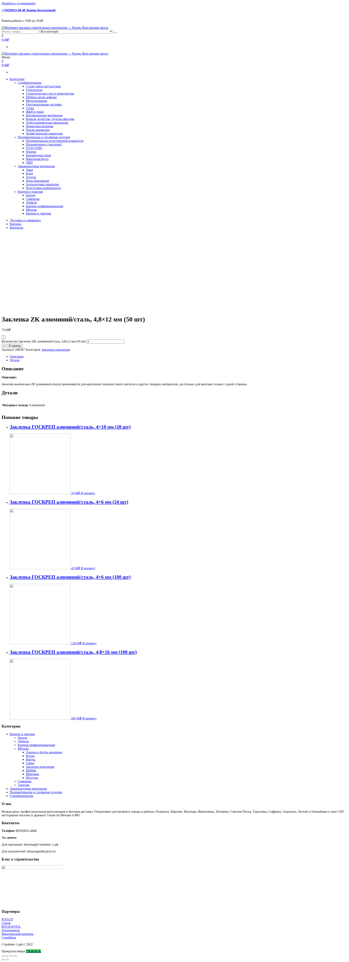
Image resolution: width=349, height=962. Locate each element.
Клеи (29, 173)
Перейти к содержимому (19, 3)
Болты (30, 756)
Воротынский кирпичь (17, 934)
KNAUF (7, 919)
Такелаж (23, 785)
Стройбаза (9, 937)
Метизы (31, 209)
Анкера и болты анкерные (44, 752)
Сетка (30, 108)
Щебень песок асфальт (41, 97)
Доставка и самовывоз (25, 220)
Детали (15, 360)
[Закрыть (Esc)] (3, 956)
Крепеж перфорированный (44, 206)
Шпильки (32, 774)
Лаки (29, 170)
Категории (17, 79)
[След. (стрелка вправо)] (7, 959)
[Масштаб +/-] (15, 956)
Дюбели (31, 202)
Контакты (16, 227)
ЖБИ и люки (35, 111)
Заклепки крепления (56, 349)
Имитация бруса (37, 159)
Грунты (31, 177)
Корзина (15, 224)
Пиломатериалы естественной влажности (54, 140)
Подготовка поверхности (43, 188)
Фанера (31, 151)
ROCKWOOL (11, 926)
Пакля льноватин (38, 130)
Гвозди (30, 195)
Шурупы (32, 777)
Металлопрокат (36, 101)
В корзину (15, 345)
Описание (17, 356)
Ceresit (6, 923)
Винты (30, 759)
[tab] (178, 356)
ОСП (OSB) (34, 148)
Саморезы (33, 199)
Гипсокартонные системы (44, 104)
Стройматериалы (29, 82)
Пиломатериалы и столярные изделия (44, 137)
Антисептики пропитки (42, 184)
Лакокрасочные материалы (36, 166)
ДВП (29, 162)
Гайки (30, 763)
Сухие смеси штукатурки (43, 86)
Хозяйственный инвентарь (44, 133)
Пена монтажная (37, 180)
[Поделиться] (7, 956)
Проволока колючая (39, 126)
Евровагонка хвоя (38, 155)
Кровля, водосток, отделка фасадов (50, 119)
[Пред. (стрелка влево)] (3, 959)
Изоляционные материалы (44, 115)
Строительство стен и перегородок (50, 93)
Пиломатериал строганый (44, 144)
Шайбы (31, 770)
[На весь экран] (11, 956)
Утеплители (34, 90)
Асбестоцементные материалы (47, 122)
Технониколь (11, 930)
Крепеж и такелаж (30, 191)
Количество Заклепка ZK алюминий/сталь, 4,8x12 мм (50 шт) (44, 341)
